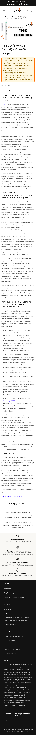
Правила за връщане (12, 649)
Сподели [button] (7, 90)
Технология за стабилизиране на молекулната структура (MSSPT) (16, 619)
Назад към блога (19, 504)
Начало (7, 17)
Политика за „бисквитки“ (14, 636)
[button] (4, 10)
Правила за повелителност (14, 645)
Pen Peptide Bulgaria (14, 729)
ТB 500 (4, 104)
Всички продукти (10, 624)
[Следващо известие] (32, 3)
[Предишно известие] (3, 3)
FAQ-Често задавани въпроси (15, 593)
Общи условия (9, 640)
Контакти (8, 588)
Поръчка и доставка (12, 653)
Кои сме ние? (9, 609)
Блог (13, 17)
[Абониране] (30, 721)
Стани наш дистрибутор (14, 597)
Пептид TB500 (9, 401)
